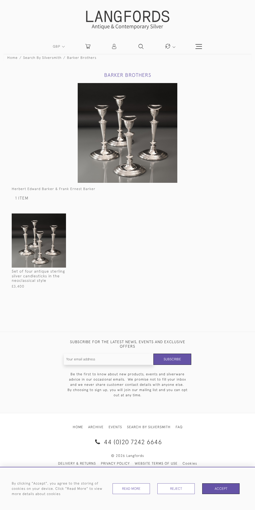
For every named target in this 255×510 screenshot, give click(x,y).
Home (12, 58)
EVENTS (115, 427)
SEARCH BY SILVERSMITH (149, 427)
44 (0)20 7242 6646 (132, 441)
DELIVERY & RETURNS (77, 463)
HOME (78, 427)
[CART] (87, 46)
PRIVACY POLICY (115, 463)
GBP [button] (57, 46)
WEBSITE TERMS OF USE (156, 463)
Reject (176, 489)
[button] (114, 46)
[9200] (51, 217)
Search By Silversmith (42, 58)
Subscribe (172, 359)
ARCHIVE (96, 427)
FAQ (179, 427)
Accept (221, 489)
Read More (131, 489)
